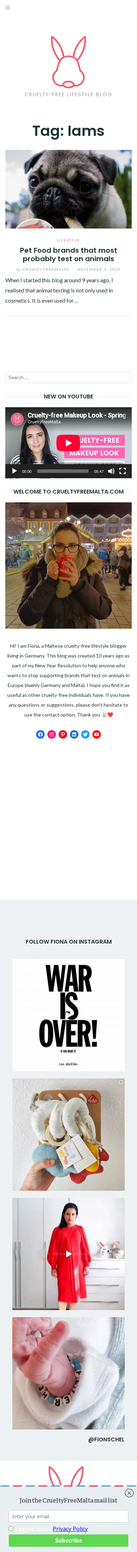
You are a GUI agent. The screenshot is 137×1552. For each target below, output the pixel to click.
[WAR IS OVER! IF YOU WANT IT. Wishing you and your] (68, 1015)
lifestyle (68, 240)
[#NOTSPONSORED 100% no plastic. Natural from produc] (68, 1134)
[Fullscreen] (122, 471)
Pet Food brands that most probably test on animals (68, 254)
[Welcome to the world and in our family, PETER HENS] (68, 1373)
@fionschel (106, 1439)
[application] (68, 442)
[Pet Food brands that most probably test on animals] (68, 188)
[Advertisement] (68, 798)
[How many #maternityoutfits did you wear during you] (68, 1254)
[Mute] (111, 471)
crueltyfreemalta (44, 269)
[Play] (14, 471)
